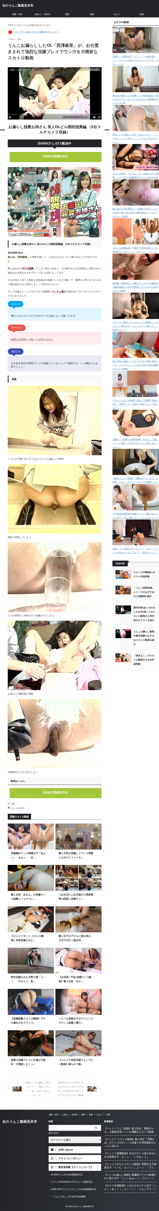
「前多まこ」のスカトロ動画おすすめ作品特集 (143, 659)
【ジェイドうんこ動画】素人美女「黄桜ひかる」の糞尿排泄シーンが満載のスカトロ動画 (129, 1130)
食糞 (92, 14)
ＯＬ (13, 808)
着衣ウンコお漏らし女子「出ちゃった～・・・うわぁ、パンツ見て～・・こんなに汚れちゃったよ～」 (135, 138)
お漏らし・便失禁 (42, 14)
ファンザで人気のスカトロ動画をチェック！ (36, 31)
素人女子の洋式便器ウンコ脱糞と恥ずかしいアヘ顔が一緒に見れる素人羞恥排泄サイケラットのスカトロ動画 (135, 213)
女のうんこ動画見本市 (17, 5)
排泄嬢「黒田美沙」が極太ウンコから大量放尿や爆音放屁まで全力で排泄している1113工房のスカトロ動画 (135, 287)
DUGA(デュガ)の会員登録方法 (66, 1174)
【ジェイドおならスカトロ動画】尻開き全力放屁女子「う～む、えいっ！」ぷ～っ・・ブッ (130, 1165)
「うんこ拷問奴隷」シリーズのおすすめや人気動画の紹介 (143, 592)
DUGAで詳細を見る (55, 156)
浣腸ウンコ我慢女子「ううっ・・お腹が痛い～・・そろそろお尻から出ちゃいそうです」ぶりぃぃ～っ (135, 60)
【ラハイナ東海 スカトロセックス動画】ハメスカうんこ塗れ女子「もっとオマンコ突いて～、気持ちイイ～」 (135, 326)
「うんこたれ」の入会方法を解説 (68, 1196)
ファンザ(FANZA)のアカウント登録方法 (72, 1181)
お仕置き (20, 808)
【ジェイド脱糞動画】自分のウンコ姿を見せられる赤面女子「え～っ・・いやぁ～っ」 (130, 1155)
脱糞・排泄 (17, 14)
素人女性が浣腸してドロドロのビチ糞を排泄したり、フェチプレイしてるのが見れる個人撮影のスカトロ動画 (135, 365)
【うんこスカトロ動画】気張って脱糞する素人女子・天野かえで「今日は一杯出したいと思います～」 (135, 404)
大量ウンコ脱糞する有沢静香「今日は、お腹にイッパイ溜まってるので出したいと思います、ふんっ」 (135, 443)
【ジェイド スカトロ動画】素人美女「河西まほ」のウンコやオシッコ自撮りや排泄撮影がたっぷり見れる (130, 1142)
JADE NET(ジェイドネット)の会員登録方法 (73, 1189)
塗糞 (67, 14)
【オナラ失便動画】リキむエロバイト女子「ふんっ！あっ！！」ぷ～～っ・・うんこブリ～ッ (130, 1187)
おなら (117, 14)
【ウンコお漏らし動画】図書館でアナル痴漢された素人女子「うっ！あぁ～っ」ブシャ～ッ (130, 1176)
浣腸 (142, 14)
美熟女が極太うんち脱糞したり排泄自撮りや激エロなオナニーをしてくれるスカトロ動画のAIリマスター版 (135, 99)
